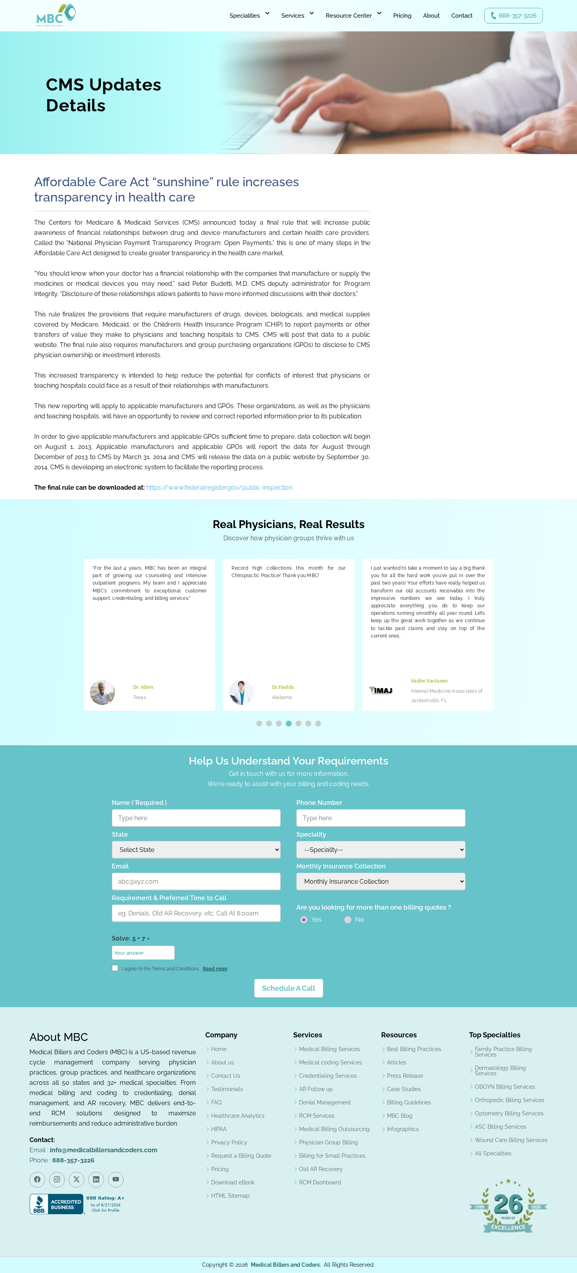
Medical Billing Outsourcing (334, 1129)
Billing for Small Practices (332, 1156)
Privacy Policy (229, 1142)
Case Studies (404, 1089)
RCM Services (316, 1116)
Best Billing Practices (414, 1049)
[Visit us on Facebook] (37, 1180)
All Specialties (493, 1153)
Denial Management (325, 1102)
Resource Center (349, 15)
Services (292, 15)
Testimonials (227, 1089)
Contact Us (225, 1076)
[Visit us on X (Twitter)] (76, 1180)
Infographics (403, 1129)
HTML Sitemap (230, 1196)
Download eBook (232, 1182)
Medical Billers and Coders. (286, 1265)
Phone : (62, 1160)
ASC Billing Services (500, 1127)
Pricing (402, 15)
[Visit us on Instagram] (57, 1180)
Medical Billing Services (329, 1049)
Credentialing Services (328, 1076)
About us (222, 1062)
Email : (93, 1150)
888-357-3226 (518, 15)
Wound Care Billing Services (511, 1140)
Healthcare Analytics (238, 1116)
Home (218, 1049)
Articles (396, 1062)
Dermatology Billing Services (500, 1070)
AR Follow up (316, 1089)
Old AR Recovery (321, 1169)
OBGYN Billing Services (505, 1087)
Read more (215, 969)
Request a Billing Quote (241, 1156)
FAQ (216, 1102)
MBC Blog (400, 1116)
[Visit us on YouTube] (116, 1180)
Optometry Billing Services (509, 1113)
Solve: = (131, 938)
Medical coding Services (330, 1062)
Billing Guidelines (409, 1102)
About (431, 15)
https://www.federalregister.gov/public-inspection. (220, 487)
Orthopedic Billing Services (509, 1100)
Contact (462, 15)
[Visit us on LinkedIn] (96, 1180)
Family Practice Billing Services (503, 1051)
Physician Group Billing (328, 1142)
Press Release (405, 1076)
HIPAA (218, 1129)
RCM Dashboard (320, 1182)
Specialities (245, 15)
